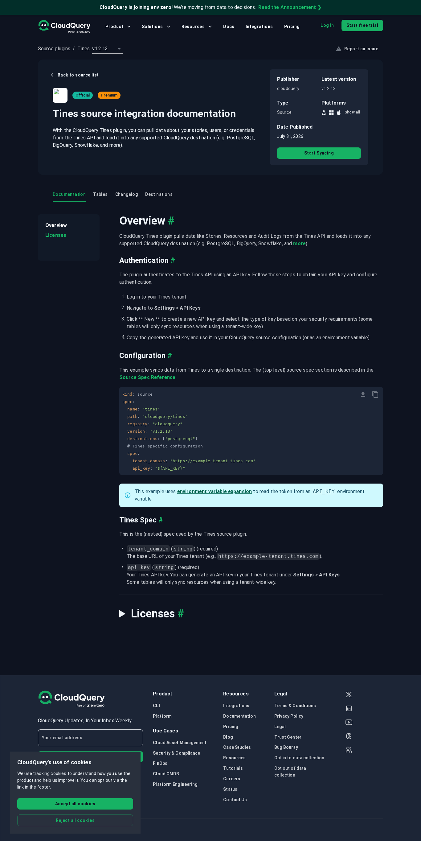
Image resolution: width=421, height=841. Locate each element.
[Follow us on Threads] (349, 737)
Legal (280, 726)
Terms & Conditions (295, 705)
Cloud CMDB (166, 773)
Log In (327, 25)
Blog (228, 737)
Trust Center (287, 737)
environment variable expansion (214, 491)
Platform (162, 716)
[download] (363, 394)
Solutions (152, 26)
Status (230, 789)
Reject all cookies (75, 820)
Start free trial (362, 25)
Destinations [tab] (159, 194)
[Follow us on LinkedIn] (349, 709)
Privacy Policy (288, 716)
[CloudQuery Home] (64, 26)
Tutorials (233, 768)
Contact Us (235, 799)
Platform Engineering (175, 784)
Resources (193, 26)
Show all (352, 112)
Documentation (239, 716)
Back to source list (78, 74)
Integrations (259, 26)
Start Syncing (319, 152)
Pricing (292, 26)
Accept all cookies (75, 803)
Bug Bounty (286, 747)
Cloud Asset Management (179, 742)
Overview (56, 225)
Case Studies (237, 747)
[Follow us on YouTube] (349, 723)
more (299, 243)
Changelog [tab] (126, 194)
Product (114, 26)
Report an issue (361, 48)
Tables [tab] (100, 194)
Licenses (55, 235)
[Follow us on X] (349, 695)
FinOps (160, 763)
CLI (156, 705)
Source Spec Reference (147, 377)
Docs (229, 26)
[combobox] (107, 49)
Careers (231, 778)
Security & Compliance (176, 753)
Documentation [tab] (69, 194)
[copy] (375, 394)
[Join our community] (349, 750)
